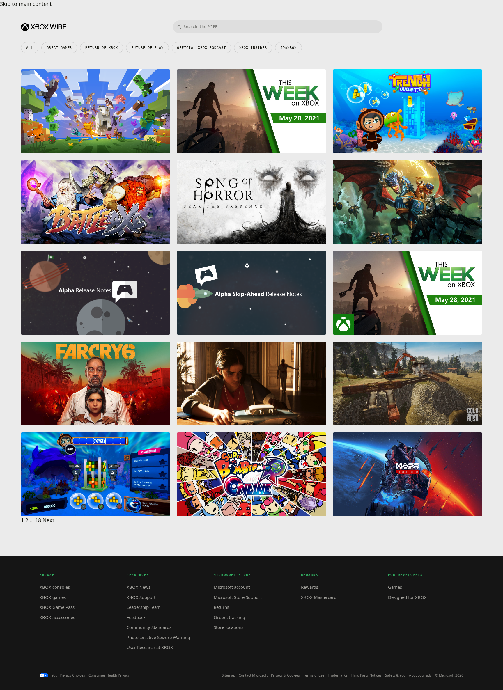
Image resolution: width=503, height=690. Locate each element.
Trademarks (337, 675)
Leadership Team (144, 607)
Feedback (136, 617)
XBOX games (53, 597)
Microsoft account (232, 587)
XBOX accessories (57, 617)
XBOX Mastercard (318, 597)
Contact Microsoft (253, 675)
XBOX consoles (55, 587)
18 (38, 520)
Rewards (309, 587)
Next (48, 520)
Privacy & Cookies (285, 675)
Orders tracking (229, 617)
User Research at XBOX (150, 647)
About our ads (420, 675)
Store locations (228, 627)
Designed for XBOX (407, 597)
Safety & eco (395, 675)
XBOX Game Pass (57, 607)
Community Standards (149, 627)
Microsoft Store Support (238, 597)
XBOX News (138, 587)
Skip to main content (26, 3)
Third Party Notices (366, 675)
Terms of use (313, 675)
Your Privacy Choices (68, 675)
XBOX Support (141, 597)
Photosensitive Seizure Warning (158, 637)
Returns (221, 607)
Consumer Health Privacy (109, 675)
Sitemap (228, 675)
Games (395, 587)
